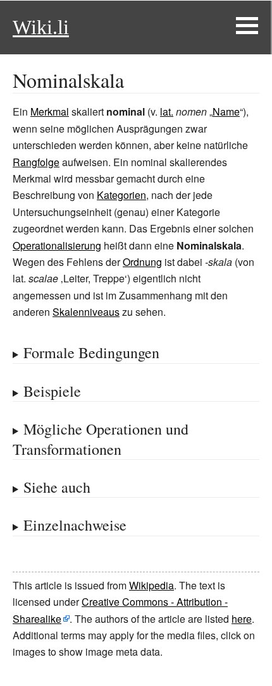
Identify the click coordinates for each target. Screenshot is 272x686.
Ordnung (142, 262)
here (242, 618)
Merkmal (49, 111)
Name (226, 111)
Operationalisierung (57, 245)
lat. (166, 111)
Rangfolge (36, 162)
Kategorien (121, 195)
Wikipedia (151, 585)
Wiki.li (41, 27)
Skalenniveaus (86, 311)
